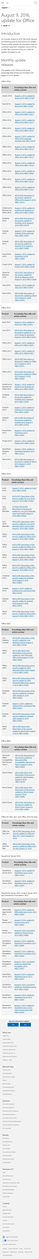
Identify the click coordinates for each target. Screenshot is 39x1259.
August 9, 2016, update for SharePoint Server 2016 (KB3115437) (25, 883)
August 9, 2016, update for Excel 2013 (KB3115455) (25, 323)
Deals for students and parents (11, 1125)
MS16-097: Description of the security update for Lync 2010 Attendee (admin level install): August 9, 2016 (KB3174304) (23, 524)
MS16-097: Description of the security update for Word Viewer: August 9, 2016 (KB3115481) (24, 805)
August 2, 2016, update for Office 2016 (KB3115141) (25, 188)
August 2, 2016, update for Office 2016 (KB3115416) (25, 129)
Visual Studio (6, 1196)
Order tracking (6, 1084)
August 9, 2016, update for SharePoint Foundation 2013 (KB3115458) (25, 943)
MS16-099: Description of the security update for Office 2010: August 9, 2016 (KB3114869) (24, 546)
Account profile (7, 1070)
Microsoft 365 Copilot (8, 1159)
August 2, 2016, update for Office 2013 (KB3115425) (25, 344)
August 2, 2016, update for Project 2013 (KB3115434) (25, 442)
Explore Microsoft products (10, 1056)
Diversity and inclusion (9, 1224)
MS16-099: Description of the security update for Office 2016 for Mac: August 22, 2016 (24, 846)
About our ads (28, 1252)
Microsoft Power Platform (9, 1152)
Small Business (6, 1162)
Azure (4, 1172)
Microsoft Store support (9, 1077)
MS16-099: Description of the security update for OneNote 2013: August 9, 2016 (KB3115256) (24, 398)
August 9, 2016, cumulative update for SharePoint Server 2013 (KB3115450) (25, 986)
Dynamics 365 (6, 1145)
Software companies (8, 1193)
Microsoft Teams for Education (11, 1111)
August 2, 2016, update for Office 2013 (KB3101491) (25, 352)
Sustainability (6, 1231)
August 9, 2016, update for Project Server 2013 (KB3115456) (24, 922)
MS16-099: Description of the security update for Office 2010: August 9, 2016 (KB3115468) (24, 536)
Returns (5, 1080)
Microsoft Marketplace (9, 1189)
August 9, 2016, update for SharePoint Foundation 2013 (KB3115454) (25, 953)
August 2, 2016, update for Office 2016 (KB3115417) (25, 121)
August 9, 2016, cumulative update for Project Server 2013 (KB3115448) (24, 932)
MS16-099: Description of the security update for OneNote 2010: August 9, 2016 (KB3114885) (23, 579)
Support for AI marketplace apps (11, 1183)
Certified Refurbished (8, 1087)
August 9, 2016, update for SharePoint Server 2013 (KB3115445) (24, 997)
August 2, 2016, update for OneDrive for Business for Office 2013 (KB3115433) (25, 386)
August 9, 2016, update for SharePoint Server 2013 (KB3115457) (24, 976)
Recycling (20, 1252)
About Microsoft (7, 1210)
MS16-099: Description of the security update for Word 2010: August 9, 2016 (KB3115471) (24, 613)
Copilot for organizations (9, 1049)
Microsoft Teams (7, 1155)
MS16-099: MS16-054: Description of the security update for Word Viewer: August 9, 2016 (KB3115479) (25, 777)
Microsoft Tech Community (10, 1186)
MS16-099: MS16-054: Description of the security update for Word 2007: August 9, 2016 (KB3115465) (24, 729)
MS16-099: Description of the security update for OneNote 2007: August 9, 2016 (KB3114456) (24, 694)
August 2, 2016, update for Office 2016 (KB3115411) (25, 156)
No (25, 1024)
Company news (7, 1213)
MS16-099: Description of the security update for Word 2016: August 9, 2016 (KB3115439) (25, 296)
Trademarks (6, 1252)
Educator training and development (12, 1121)
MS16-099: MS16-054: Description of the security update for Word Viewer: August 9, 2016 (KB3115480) (25, 792)
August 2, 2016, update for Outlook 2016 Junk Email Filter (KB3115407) (25, 233)
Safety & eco (13, 1252)
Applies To (6, 26)
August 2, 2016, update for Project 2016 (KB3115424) (25, 265)
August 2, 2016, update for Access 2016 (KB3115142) (25, 97)
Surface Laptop (6, 1039)
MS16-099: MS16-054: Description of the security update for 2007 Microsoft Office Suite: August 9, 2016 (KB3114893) (23, 655)
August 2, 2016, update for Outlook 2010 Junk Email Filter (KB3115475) (23, 590)
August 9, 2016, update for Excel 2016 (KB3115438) (25, 105)
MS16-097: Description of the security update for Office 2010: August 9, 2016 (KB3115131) (24, 567)
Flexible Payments (7, 1094)
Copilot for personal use (9, 1053)
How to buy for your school (10, 1118)
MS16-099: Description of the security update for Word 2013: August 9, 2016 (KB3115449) (25, 462)
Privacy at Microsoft (8, 1217)
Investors (5, 1220)
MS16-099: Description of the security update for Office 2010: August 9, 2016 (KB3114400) (24, 557)
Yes (13, 1024)
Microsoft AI (6, 1138)
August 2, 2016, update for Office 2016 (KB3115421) (25, 113)
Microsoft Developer (8, 1176)
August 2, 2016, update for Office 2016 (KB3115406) (25, 172)
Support (5, 7)
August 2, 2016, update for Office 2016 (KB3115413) (25, 147)
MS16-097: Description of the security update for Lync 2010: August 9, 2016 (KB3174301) (23, 498)
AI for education (7, 1128)
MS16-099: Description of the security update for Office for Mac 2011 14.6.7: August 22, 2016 (24, 834)
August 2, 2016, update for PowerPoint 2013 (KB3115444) (25, 432)
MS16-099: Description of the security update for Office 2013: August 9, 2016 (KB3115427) (25, 362)
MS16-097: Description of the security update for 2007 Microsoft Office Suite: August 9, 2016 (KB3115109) (24, 681)
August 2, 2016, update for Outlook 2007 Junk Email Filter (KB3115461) (24, 705)
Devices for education (8, 1107)
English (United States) (12, 1237)
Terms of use (27, 1248)
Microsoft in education (8, 1104)
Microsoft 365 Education (9, 1114)
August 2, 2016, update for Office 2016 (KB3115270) (25, 180)
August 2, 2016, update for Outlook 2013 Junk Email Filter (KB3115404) (25, 409)
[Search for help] (7, 3)
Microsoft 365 (6, 1148)
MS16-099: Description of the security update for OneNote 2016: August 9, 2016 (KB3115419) (24, 221)
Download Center (7, 1073)
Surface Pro (6, 1036)
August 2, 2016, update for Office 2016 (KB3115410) (25, 164)
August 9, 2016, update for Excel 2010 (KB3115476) (24, 489)
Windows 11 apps (7, 1060)
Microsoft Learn (7, 1179)
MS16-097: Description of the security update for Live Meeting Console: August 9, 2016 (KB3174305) (24, 641)
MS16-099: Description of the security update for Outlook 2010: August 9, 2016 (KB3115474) (23, 602)
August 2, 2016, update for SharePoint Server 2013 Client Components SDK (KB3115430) (24, 1008)
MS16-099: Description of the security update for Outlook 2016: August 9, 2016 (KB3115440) (24, 244)
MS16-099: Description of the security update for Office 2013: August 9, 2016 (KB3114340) (25, 375)
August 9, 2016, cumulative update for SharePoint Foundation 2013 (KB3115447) (24, 965)
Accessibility (6, 1227)
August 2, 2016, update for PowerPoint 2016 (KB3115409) (25, 256)
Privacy (21, 1248)
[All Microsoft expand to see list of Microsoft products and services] (2, 3)
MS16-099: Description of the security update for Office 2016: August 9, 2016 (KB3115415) (25, 198)
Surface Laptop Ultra (8, 1042)
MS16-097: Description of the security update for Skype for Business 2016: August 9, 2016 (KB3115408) (26, 275)
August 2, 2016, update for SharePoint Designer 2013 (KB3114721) (25, 451)
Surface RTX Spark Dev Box (10, 1046)
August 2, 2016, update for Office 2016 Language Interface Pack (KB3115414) (25, 138)
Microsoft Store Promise (9, 1090)
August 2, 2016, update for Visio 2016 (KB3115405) (25, 286)
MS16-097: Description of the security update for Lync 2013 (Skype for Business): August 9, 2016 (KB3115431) (25, 333)
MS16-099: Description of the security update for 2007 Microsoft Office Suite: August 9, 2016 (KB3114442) (24, 668)
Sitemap (5, 1248)
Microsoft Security (7, 1141)
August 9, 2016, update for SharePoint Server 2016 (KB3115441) (25, 872)
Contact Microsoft (13, 1248)
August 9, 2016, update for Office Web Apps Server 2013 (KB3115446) (25, 912)
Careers (5, 1206)
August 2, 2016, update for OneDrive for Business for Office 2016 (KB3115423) (25, 210)
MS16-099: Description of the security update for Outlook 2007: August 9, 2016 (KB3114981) (24, 717)
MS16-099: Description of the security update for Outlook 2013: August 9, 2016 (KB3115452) (24, 421)
